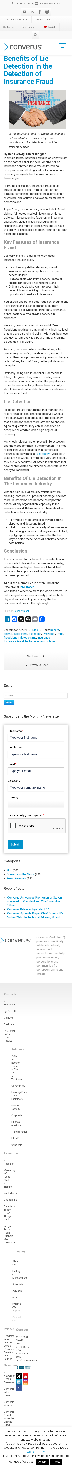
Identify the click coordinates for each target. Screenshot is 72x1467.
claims (8, 634)
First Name (15, 730)
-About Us (15, 1261)
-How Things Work (7, 1216)
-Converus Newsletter (10, 1412)
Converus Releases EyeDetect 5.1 (28, 909)
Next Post (33, 656)
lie (26, 641)
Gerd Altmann (22, 611)
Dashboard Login (44, 19)
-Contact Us (16, 1317)
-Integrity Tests (8, 1226)
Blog (35, 630)
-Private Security (15, 1105)
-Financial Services (16, 1122)
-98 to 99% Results (15, 1059)
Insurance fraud (14, 641)
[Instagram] (47, 12)
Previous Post (38, 665)
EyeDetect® (43, 454)
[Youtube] (24, 12)
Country (13, 797)
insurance (44, 637)
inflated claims (27, 637)
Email (12, 764)
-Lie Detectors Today (9, 1206)
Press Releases (16, 878)
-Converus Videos (9, 1402)
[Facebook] (39, 12)
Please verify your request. (26, 815)
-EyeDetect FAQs (9, 1031)
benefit (54, 630)
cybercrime (20, 634)
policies (50, 641)
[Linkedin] (32, 12)
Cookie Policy (35, 1451)
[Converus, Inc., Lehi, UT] (23, 1367)
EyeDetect (49, 634)
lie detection (37, 641)
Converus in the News (20, 874)
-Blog (7, 1425)
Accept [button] (42, 1461)
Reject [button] (56, 1461)
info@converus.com (50, 4)
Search (9, 702)
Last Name (15, 747)
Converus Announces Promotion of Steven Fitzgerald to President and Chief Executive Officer (34, 901)
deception (35, 634)
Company (14, 780)
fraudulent (10, 637)
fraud (60, 634)
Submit (15, 844)
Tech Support (29, 27)
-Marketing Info (9, 1170)
